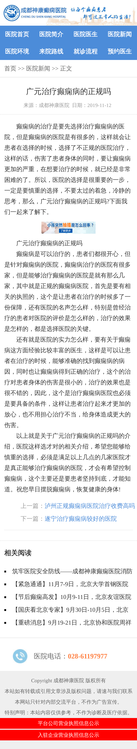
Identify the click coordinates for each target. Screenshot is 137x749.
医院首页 (17, 34)
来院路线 (51, 51)
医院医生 (86, 34)
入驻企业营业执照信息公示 (68, 735)
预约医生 (120, 51)
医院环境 (17, 51)
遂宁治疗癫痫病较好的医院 (81, 518)
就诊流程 (86, 51)
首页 (10, 68)
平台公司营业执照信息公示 (68, 723)
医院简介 (51, 34)
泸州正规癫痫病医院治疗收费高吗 (90, 506)
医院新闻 (120, 34)
